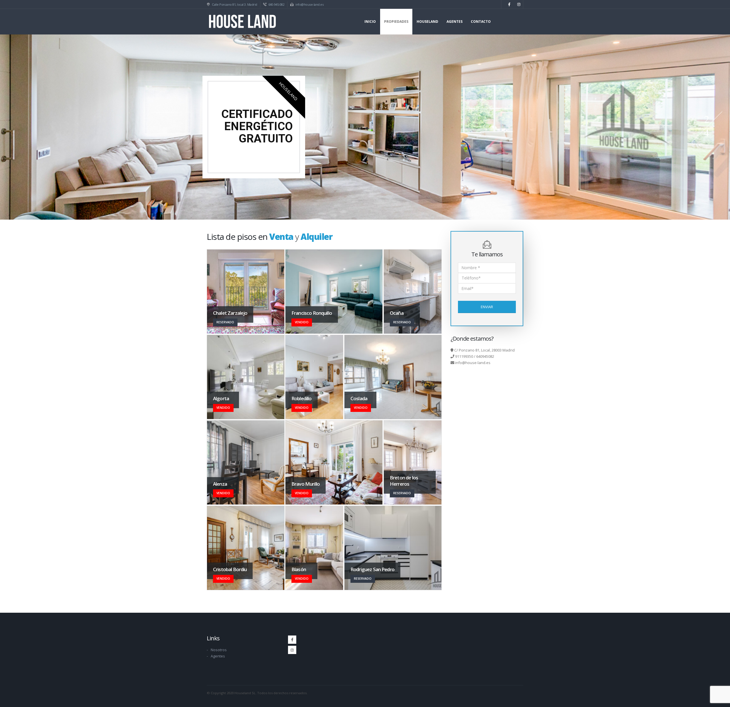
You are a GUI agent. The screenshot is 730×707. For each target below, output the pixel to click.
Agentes (455, 21)
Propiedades (396, 21)
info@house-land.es (309, 4)
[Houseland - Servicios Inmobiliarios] (242, 21)
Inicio (370, 21)
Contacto (481, 21)
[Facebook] (509, 4)
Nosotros (219, 649)
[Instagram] (519, 4)
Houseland (427, 21)
